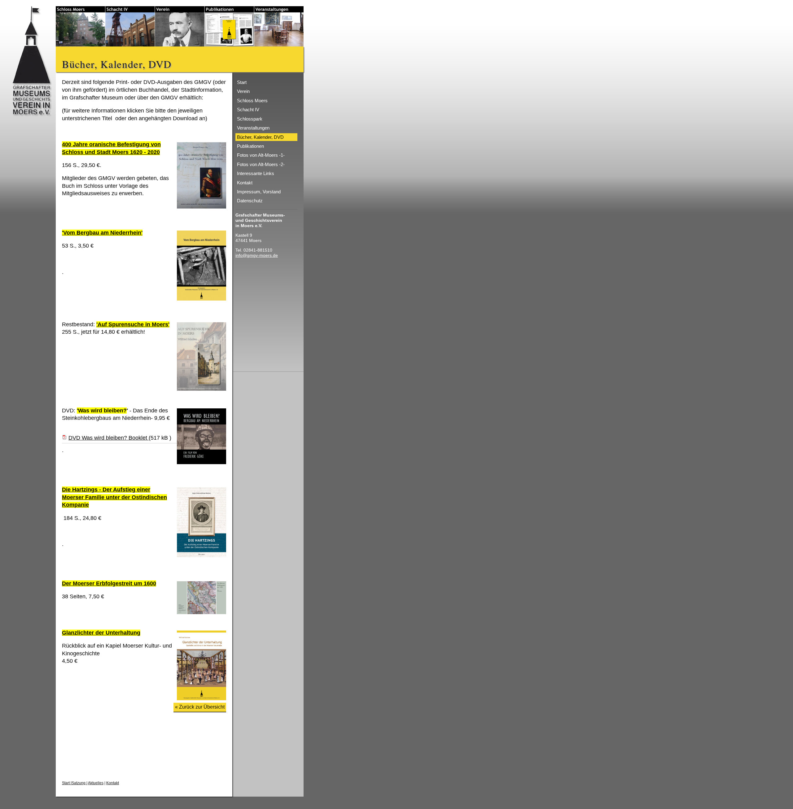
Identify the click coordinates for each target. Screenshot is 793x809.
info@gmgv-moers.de (256, 255)
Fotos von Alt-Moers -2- (261, 164)
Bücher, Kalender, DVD (260, 137)
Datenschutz (250, 200)
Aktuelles (95, 783)
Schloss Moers (252, 100)
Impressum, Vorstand (259, 191)
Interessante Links (255, 173)
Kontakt (112, 783)
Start (66, 783)
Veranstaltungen (253, 127)
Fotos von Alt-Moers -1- (261, 155)
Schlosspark (249, 118)
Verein (243, 91)
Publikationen (250, 146)
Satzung (79, 783)
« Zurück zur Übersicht (200, 707)
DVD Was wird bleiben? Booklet (108, 438)
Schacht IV (248, 109)
